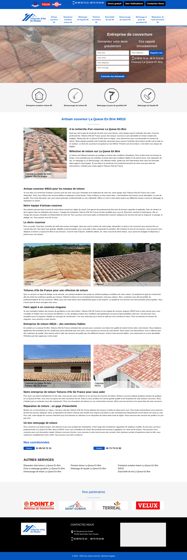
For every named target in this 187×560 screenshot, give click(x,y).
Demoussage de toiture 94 (125, 18)
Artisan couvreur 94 (54, 19)
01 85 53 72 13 (82, 3)
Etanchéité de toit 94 (109, 18)
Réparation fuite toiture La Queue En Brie (42, 465)
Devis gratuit (114, 3)
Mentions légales (108, 556)
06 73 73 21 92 (97, 3)
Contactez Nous (155, 3)
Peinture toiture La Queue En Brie (86, 465)
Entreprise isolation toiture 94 (68, 19)
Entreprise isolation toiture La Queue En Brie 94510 (138, 467)
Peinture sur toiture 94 (96, 19)
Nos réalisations (134, 3)
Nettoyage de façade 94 (82, 18)
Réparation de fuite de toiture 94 (157, 19)
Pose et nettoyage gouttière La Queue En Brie (44, 468)
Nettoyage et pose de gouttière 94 (141, 19)
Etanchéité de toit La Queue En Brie (134, 471)
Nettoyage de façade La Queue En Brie (88, 468)
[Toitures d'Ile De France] (33, 18)
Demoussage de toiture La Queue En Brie (42, 471)
